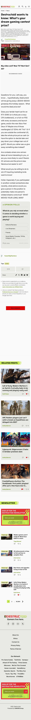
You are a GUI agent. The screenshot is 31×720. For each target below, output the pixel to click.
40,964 (18, 601)
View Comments (15, 308)
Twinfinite (17, 660)
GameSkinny (21, 668)
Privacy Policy (20, 522)
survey (7, 263)
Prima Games (22, 662)
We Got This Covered (19, 665)
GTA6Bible (19, 676)
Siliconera (7, 665)
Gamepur (25, 660)
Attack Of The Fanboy (10, 662)
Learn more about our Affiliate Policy (12, 287)
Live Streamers (10, 228)
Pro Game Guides (7, 660)
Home (2, 10)
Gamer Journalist (10, 668)
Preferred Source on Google (10, 292)
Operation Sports (9, 671)
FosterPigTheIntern (10, 39)
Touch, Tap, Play (10, 674)
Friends (8, 232)
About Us (15, 635)
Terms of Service (11, 522)
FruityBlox (21, 674)
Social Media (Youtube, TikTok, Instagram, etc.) (15, 237)
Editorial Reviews (11, 225)
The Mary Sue (21, 671)
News (7, 10)
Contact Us (15, 642)
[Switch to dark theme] (26, 6)
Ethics (15, 638)
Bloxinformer (10, 676)
